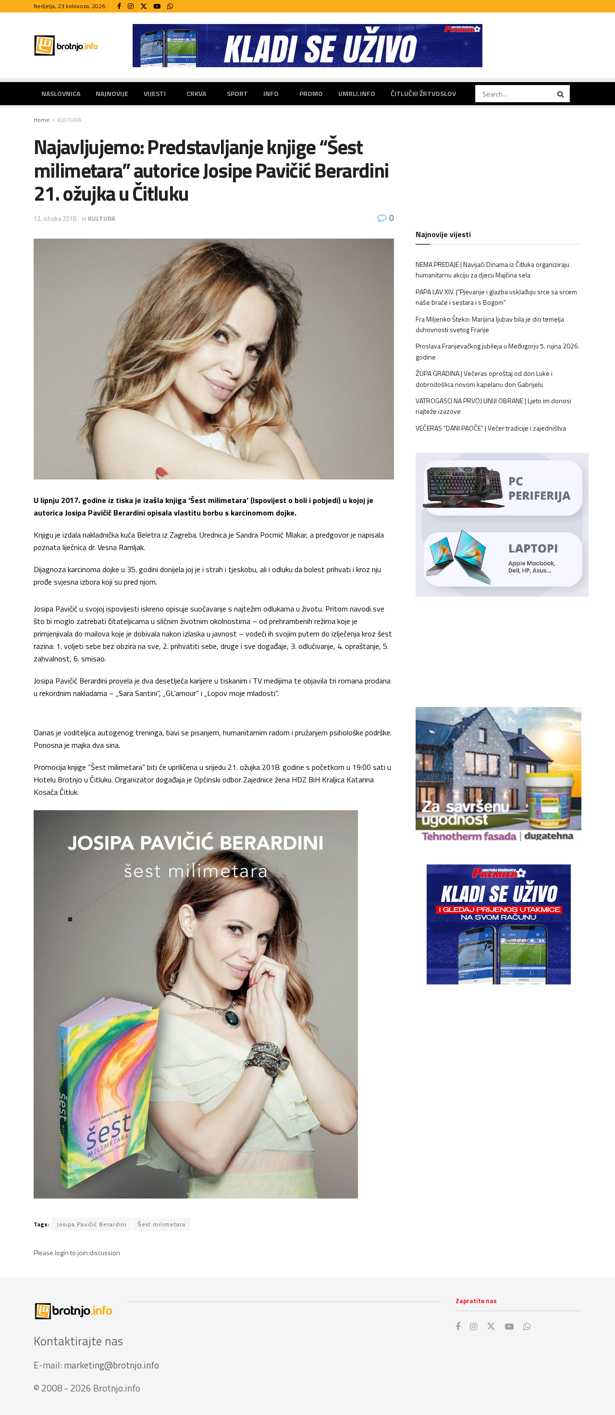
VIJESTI (155, 93)
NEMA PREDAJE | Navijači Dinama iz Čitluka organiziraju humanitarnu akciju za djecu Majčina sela (492, 269)
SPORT (237, 93)
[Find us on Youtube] (157, 6)
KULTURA (69, 119)
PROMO (311, 93)
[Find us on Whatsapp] (170, 6)
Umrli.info (356, 93)
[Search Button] (561, 93)
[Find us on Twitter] (143, 6)
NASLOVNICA (60, 93)
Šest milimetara (161, 1224)
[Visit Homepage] (66, 45)
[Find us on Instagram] (131, 6)
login (62, 1252)
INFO (271, 93)
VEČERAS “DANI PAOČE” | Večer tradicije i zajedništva (491, 428)
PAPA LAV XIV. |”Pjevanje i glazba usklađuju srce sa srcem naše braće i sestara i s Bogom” (496, 297)
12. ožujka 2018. (55, 218)
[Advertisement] (498, 1071)
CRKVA (196, 93)
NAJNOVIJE (112, 93)
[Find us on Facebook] (119, 6)
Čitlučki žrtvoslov (423, 93)
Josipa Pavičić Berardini (92, 1224)
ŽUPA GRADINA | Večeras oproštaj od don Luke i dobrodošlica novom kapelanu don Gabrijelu (484, 378)
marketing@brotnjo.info (111, 1365)
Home (41, 119)
